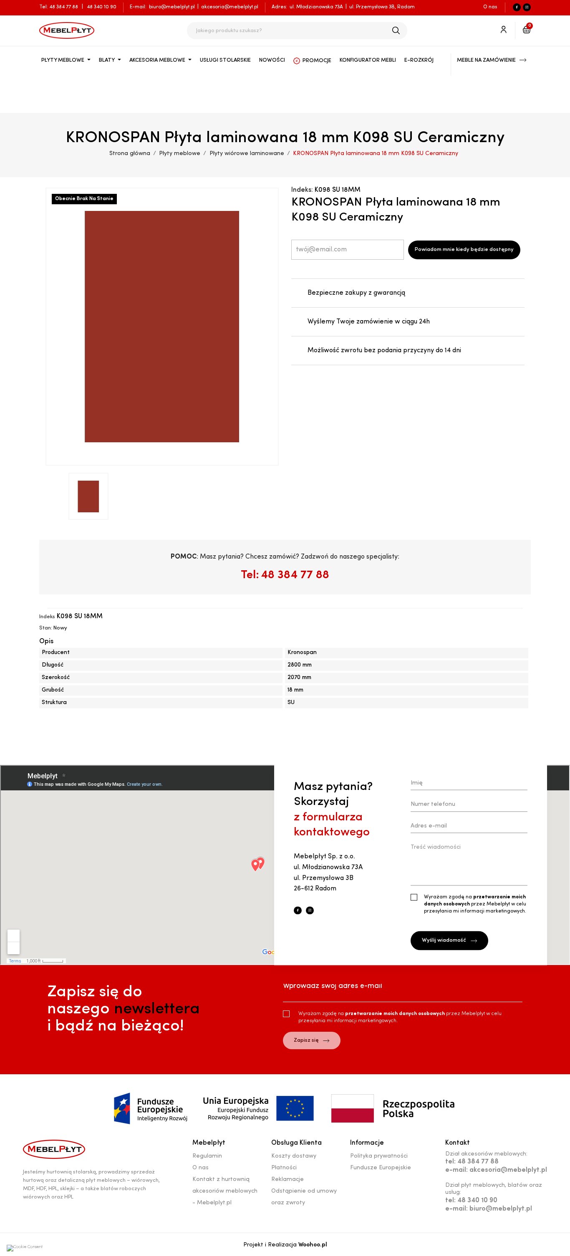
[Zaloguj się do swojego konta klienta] (503, 32)
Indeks (47, 616)
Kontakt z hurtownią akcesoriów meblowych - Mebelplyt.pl (224, 1191)
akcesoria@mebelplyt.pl (229, 7)
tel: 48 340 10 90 (471, 1200)
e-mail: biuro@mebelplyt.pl (488, 1209)
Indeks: (302, 190)
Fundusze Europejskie (380, 1168)
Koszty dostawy (293, 1156)
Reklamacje (287, 1179)
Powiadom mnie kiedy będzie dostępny (464, 249)
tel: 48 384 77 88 (472, 1161)
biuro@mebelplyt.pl (172, 7)
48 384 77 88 (64, 7)
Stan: (45, 628)
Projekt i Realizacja (285, 1245)
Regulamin (207, 1156)
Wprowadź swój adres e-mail (332, 986)
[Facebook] (517, 7)
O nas (490, 7)
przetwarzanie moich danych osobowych (395, 1013)
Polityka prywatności (379, 1156)
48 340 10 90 (101, 7)
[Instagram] (527, 7)
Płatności (284, 1168)
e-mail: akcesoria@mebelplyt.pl (496, 1170)
